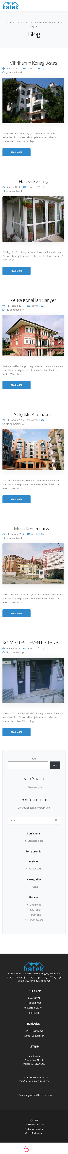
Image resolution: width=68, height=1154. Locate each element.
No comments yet (15, 309)
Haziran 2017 (35, 868)
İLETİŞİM (34, 1012)
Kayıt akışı (35, 909)
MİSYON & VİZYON (34, 1008)
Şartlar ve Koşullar (34, 1035)
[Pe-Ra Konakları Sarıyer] (33, 337)
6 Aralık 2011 (13, 648)
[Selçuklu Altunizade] (33, 451)
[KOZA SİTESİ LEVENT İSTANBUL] (33, 681)
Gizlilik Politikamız (34, 1030)
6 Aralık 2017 (13, 68)
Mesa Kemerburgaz (33, 528)
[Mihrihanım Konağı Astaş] (33, 101)
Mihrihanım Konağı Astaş (33, 63)
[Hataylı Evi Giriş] (33, 220)
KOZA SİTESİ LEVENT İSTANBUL (33, 642)
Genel (35, 886)
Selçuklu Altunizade (33, 414)
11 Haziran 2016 (15, 305)
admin (31, 68)
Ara (34, 758)
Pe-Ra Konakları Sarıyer (33, 300)
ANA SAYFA (34, 998)
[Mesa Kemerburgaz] (33, 565)
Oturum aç (35, 904)
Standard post (35, 787)
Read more (16, 152)
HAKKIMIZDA (34, 1003)
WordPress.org (35, 919)
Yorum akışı (35, 914)
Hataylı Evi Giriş (33, 181)
